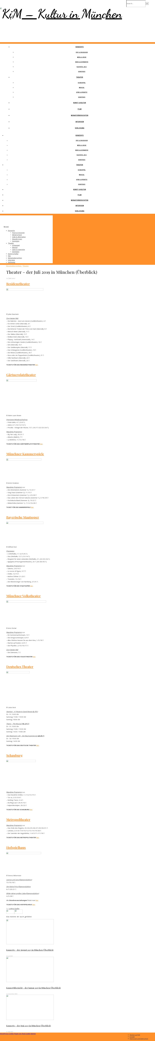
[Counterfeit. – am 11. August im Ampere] (19, 913)
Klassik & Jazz (82, 67)
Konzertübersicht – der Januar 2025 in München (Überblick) (33, 988)
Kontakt (132, 1037)
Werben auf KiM (135, 1035)
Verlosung (79, 128)
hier (36, 365)
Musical (82, 87)
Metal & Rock (81, 57)
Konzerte (80, 47)
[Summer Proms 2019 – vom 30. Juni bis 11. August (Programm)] (10, 913)
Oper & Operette (81, 92)
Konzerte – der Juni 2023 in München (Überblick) (28, 1025)
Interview (79, 122)
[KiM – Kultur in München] (61, 13)
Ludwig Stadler (14, 909)
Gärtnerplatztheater (21, 375)
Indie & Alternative (81, 62)
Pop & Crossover (82, 52)
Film (80, 109)
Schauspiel (82, 82)
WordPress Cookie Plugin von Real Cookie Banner (18, 1034)
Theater (79, 77)
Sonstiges (81, 71)
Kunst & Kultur (79, 103)
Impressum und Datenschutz (139, 1039)
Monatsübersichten (79, 115)
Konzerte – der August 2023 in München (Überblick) (30, 950)
